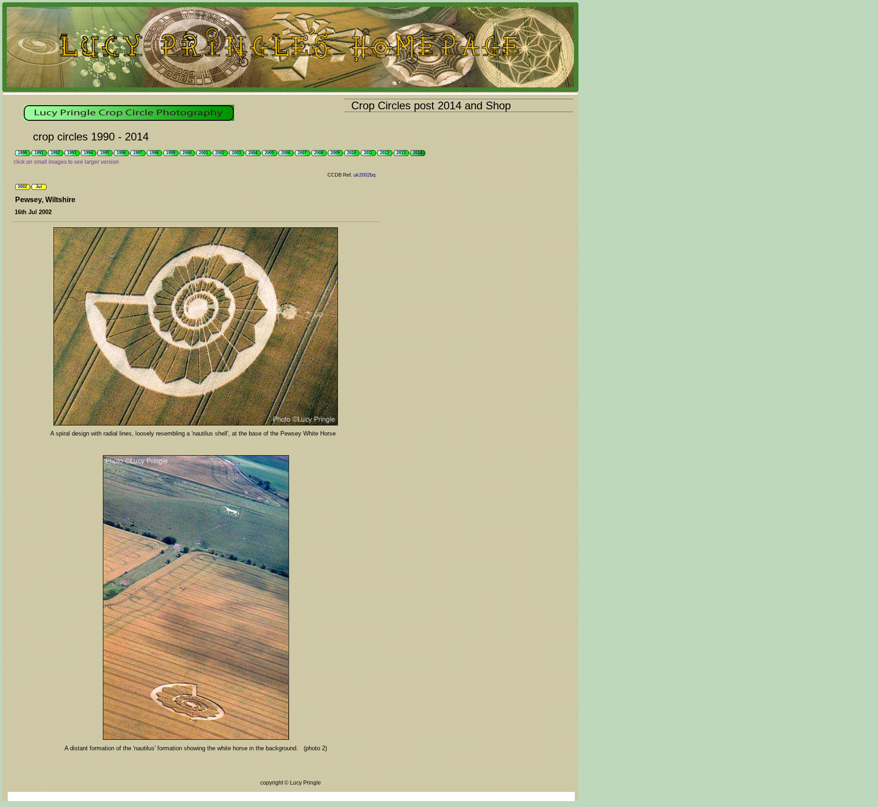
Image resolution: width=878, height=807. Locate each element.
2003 (236, 153)
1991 (38, 153)
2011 (368, 153)
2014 (417, 153)
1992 (55, 153)
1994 (88, 153)
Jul (39, 186)
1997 (137, 153)
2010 (351, 153)
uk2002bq (364, 175)
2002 (220, 153)
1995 (104, 153)
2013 (401, 153)
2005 (269, 153)
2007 (302, 153)
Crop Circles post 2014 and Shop (431, 105)
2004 (252, 153)
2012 (384, 153)
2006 (285, 153)
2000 (187, 153)
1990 (22, 153)
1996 (121, 153)
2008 (318, 153)
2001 (203, 153)
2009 (335, 153)
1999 (170, 153)
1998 (154, 153)
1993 (71, 153)
